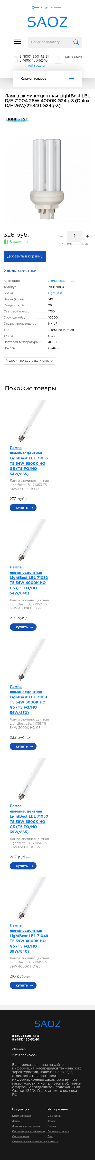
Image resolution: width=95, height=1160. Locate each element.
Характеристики (20, 271)
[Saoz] (47, 22)
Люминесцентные (61, 281)
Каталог (52, 1121)
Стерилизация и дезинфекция (29, 1141)
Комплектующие (21, 1116)
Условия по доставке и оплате (29, 360)
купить (22, 508)
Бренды (52, 1126)
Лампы (16, 1121)
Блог (50, 1136)
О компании (54, 1116)
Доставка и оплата (58, 1131)
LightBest (55, 293)
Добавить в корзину (24, 256)
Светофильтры (20, 1136)
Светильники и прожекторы (28, 1131)
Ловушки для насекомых (26, 1126)
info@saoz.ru (35, 65)
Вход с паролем (50, 7)
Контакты (53, 1141)
